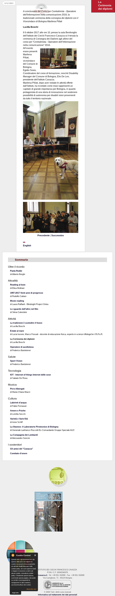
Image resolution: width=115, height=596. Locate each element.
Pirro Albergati (17, 389)
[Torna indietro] (8, 3)
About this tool (31, 589)
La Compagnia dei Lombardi (24, 435)
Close (35, 555)
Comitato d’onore (18, 453)
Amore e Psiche (18, 410)
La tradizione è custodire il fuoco (26, 323)
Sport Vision (16, 361)
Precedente (43, 235)
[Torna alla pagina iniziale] (57, 554)
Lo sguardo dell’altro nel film (24, 309)
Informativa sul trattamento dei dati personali (57, 595)
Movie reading (17, 301)
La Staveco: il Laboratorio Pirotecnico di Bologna (34, 427)
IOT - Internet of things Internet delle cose (30, 374)
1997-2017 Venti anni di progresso (26, 293)
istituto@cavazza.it (39, 575)
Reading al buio (17, 284)
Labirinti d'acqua (18, 402)
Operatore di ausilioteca (22, 347)
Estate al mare (17, 331)
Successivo (57, 235)
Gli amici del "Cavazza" (21, 449)
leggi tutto (15, 592)
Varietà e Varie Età (19, 419)
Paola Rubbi (16, 271)
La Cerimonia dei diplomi (22, 339)
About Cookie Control (13, 555)
